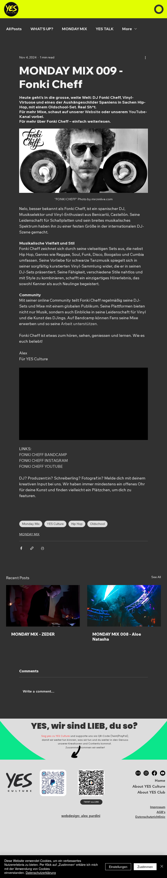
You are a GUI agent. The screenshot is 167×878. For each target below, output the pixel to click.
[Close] (161, 867)
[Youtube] (162, 773)
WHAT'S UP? (41, 28)
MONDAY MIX (74, 28)
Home (160, 780)
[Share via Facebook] (21, 548)
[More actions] (145, 57)
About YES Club (151, 792)
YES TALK (105, 28)
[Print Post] (42, 548)
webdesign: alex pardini (80, 816)
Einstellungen (118, 867)
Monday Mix (31, 524)
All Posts (14, 28)
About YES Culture (148, 786)
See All (156, 577)
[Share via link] (32, 548)
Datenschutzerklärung (41, 872)
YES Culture (55, 524)
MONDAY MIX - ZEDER (33, 634)
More (127, 28)
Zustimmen (145, 867)
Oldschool (97, 524)
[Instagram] (146, 773)
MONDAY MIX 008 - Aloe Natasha (116, 637)
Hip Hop (77, 524)
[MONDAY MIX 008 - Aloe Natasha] (124, 606)
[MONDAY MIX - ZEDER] (43, 606)
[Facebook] (154, 773)
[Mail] (138, 773)
